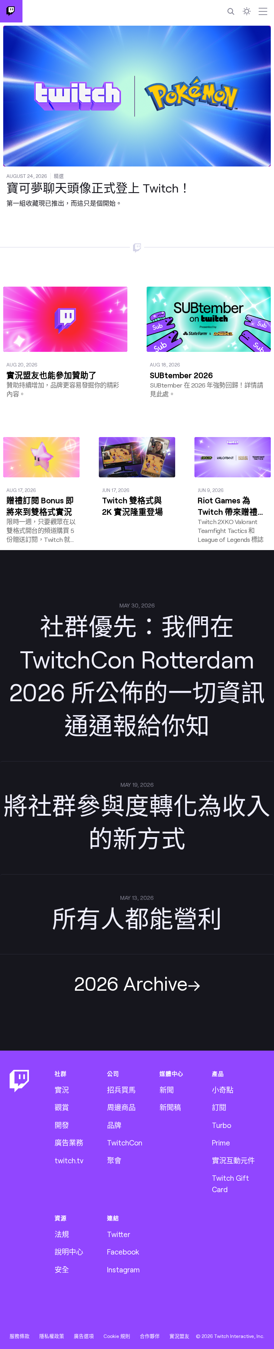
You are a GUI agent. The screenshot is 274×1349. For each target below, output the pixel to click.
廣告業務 (69, 1142)
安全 (62, 1269)
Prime (221, 1142)
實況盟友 (179, 1336)
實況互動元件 (233, 1160)
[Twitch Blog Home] (11, 11)
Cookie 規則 (116, 1336)
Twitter (118, 1234)
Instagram (123, 1269)
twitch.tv (69, 1160)
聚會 (114, 1160)
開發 (62, 1125)
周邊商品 (121, 1107)
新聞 (166, 1090)
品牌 (114, 1125)
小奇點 (222, 1090)
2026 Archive (131, 983)
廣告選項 (84, 1336)
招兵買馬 (121, 1090)
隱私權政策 (51, 1336)
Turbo (221, 1125)
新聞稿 (170, 1107)
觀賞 (62, 1107)
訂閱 (219, 1107)
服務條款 (20, 1336)
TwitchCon (124, 1142)
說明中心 (69, 1251)
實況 (62, 1090)
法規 (62, 1234)
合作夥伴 (150, 1336)
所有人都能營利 (137, 918)
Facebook (123, 1251)
